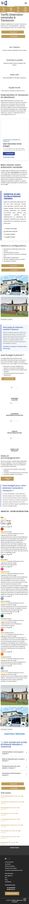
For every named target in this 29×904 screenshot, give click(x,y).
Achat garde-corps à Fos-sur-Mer (12, 825)
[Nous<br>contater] (3, 8)
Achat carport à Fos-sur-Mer (10, 836)
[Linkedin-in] (10, 851)
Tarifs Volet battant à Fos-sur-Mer (12, 796)
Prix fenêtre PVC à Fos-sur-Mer (11, 831)
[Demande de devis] (25, 8)
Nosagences (18, 11)
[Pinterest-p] (19, 851)
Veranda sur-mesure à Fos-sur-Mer (12, 802)
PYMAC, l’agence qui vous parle (17, 901)
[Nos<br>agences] (18, 8)
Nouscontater (4, 11)
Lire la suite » (3, 797)
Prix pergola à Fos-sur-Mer (9, 813)
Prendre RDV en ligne (8, 157)
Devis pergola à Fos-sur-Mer (10, 808)
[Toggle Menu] (26, 3)
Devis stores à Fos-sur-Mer (9, 842)
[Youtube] (23, 851)
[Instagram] (14, 851)
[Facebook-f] (6, 851)
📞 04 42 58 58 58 (8, 153)
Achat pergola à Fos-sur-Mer (10, 819)
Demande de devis (25, 11)
